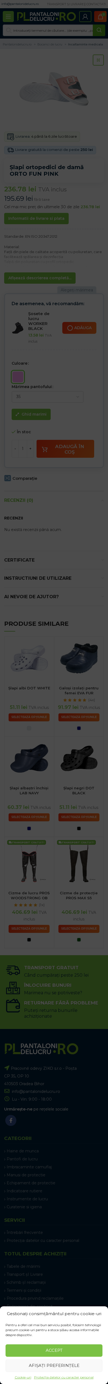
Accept (54, 1350)
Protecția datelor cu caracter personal (64, 1377)
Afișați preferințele (54, 1365)
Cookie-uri (23, 1377)
